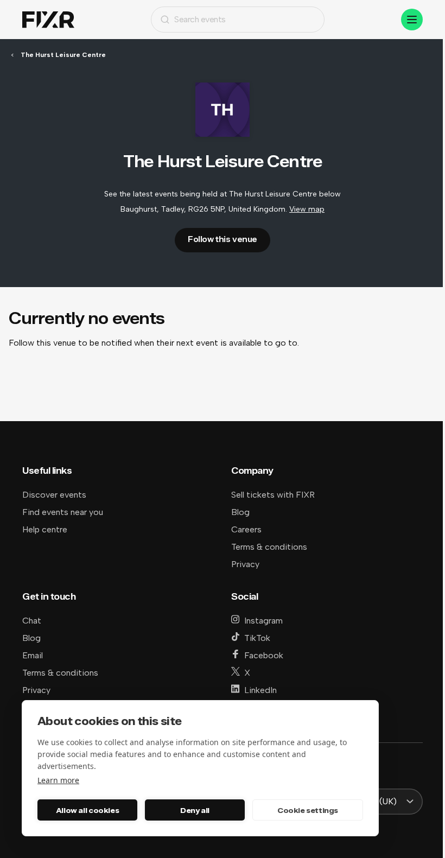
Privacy (245, 564)
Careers (246, 529)
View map (307, 209)
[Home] (48, 19)
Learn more (58, 780)
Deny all (194, 810)
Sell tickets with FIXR (273, 495)
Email (32, 655)
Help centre (44, 529)
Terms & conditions (269, 547)
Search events (200, 19)
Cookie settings (307, 810)
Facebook (263, 655)
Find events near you (62, 512)
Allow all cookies (87, 810)
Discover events (54, 495)
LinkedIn (260, 690)
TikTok (257, 638)
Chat (31, 620)
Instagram (263, 620)
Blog (240, 512)
